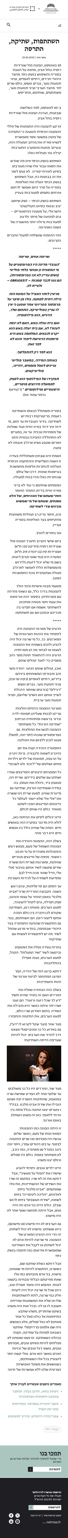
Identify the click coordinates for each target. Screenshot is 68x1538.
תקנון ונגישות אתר (52, 1515)
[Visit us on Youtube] (11, 1522)
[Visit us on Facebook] (11, 1516)
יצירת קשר (35, 1515)
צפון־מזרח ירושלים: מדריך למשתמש (33, 1416)
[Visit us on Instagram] (17, 1522)
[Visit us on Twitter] (17, 1516)
